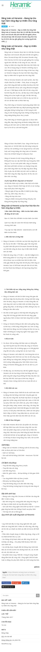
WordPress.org (6, 644)
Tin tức (3, 625)
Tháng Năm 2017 (7, 617)
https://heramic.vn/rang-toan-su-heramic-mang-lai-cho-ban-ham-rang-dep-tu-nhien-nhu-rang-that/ (19, 574)
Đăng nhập (5, 633)
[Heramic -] (21, 5)
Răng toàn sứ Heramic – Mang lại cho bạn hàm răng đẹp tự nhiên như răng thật (20, 604)
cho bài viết (6, 636)
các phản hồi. (11, 640)
